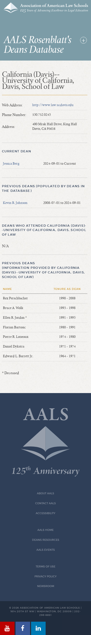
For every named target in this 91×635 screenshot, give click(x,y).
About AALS (45, 493)
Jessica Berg (11, 164)
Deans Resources (45, 540)
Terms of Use (45, 566)
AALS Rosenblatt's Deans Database (38, 45)
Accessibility (45, 513)
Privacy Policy (45, 576)
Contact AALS (45, 503)
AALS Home (45, 530)
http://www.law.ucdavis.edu (53, 105)
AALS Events (45, 549)
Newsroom (45, 586)
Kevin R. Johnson (15, 203)
